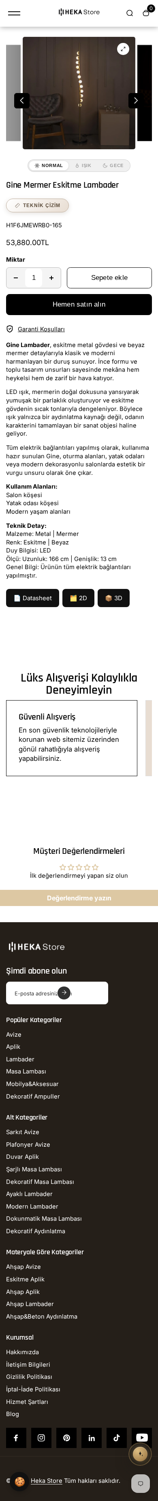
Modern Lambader (32, 1206)
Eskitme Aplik (25, 1279)
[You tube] (142, 1438)
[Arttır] (51, 278)
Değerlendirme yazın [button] (79, 898)
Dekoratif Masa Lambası (40, 1182)
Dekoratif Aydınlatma (35, 1231)
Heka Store (46, 1480)
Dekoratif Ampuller (33, 1096)
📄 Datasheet (32, 598)
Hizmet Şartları (27, 1402)
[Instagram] (41, 1438)
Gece (117, 165)
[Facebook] (16, 1438)
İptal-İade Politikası (33, 1389)
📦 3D (113, 598)
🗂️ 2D (78, 598)
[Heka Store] (79, 13)
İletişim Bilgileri (28, 1364)
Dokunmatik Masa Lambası (44, 1218)
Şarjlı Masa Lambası (34, 1169)
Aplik (13, 1046)
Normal (52, 165)
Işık (87, 165)
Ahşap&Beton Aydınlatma (41, 1316)
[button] (22, 100)
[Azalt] (15, 278)
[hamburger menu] (14, 13)
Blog (12, 1414)
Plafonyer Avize (28, 1144)
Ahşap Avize (23, 1266)
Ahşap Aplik (23, 1292)
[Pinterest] (66, 1438)
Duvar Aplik (22, 1156)
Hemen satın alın (79, 304)
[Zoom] (123, 49)
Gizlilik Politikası (29, 1376)
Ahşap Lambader (30, 1304)
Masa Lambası (26, 1071)
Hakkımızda (22, 1352)
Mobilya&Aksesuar (32, 1084)
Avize (13, 1034)
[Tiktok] (117, 1438)
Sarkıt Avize (22, 1132)
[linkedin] (91, 1438)
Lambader (20, 1059)
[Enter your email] (64, 993)
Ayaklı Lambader (29, 1194)
